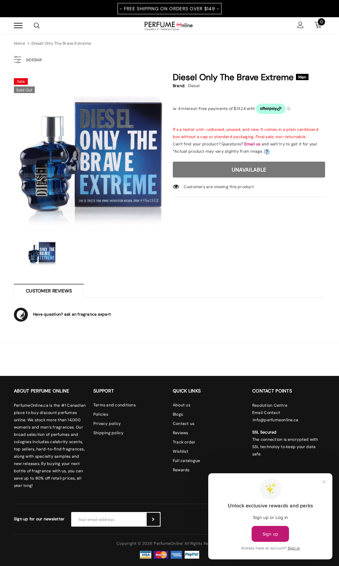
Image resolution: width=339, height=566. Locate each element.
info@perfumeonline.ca (275, 420)
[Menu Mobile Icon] (18, 25)
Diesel (194, 85)
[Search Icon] (37, 25)
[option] (90, 151)
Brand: (179, 85)
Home (19, 43)
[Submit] (153, 519)
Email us (252, 144)
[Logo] (169, 25)
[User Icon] (300, 25)
